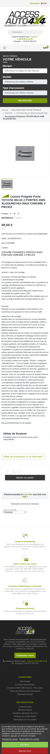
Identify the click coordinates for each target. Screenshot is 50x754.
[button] (35, 3)
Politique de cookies (10, 739)
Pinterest (18, 213)
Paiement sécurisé (25, 694)
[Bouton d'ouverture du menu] (4, 48)
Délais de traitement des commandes (25, 691)
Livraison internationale (25, 685)
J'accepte (25, 745)
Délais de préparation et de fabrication (23, 456)
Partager (10, 213)
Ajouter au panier (25, 477)
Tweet (14, 213)
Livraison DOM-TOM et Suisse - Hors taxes (25, 688)
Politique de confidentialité (25, 716)
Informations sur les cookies (25, 720)
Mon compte (25, 681)
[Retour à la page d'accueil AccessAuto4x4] (25, 630)
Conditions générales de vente (25, 713)
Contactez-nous (25, 655)
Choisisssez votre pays (10, 510)
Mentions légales (25, 710)
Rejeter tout (25, 751)
